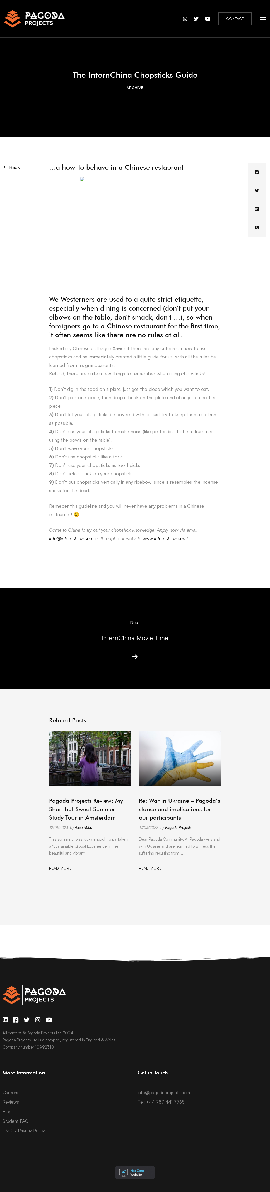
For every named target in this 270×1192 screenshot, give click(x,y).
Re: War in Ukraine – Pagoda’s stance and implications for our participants (179, 809)
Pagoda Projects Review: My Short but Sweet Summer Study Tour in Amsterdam (86, 809)
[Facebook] (257, 172)
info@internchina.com (71, 538)
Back (14, 167)
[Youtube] (49, 1019)
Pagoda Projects (178, 827)
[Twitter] (257, 190)
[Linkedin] (257, 209)
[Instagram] (37, 1019)
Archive (135, 87)
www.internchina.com (165, 538)
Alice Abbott (84, 827)
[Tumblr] (257, 227)
